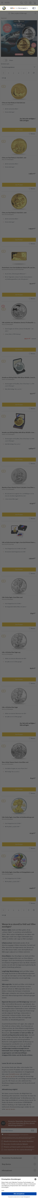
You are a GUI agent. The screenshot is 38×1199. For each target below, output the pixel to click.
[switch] (34, 8)
